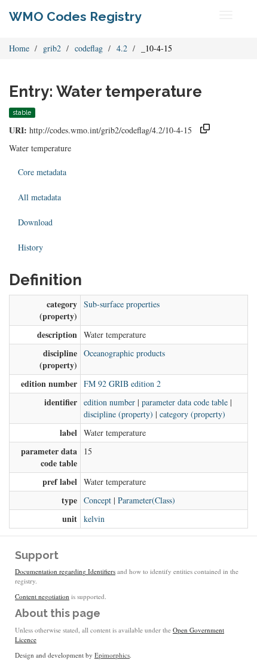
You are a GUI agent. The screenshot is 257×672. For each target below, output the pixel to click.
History (30, 247)
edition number (109, 402)
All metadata (39, 197)
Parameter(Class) (146, 500)
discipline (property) (118, 414)
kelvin (94, 518)
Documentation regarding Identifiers (65, 571)
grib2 (52, 48)
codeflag (89, 48)
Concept (97, 500)
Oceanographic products (124, 353)
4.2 (122, 48)
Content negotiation (42, 596)
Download (35, 222)
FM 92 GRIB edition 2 (122, 383)
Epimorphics (112, 654)
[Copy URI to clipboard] (205, 130)
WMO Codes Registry (75, 16)
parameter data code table (185, 402)
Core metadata (42, 172)
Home (19, 48)
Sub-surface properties (122, 304)
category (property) (192, 414)
